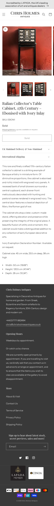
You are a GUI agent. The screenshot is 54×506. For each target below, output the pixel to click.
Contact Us (12, 403)
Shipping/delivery (9, 130)
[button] (3, 14)
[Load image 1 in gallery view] (13, 89)
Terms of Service (14, 410)
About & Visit (13, 396)
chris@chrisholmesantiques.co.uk (23, 324)
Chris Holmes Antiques (30, 501)
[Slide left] (3, 90)
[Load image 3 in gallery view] (40, 89)
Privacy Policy (13, 417)
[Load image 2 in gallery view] (27, 89)
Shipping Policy (14, 424)
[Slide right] (50, 90)
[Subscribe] (44, 446)
